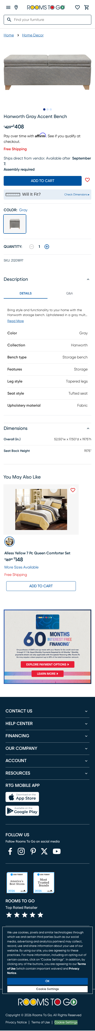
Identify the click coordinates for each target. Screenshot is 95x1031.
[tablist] (47, 293)
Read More (15, 321)
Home (9, 35)
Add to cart (42, 181)
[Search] (8, 20)
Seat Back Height (17, 451)
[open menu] (8, 7)
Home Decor (33, 35)
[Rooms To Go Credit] (47, 640)
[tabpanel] (47, 357)
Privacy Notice (16, 1022)
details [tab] (26, 293)
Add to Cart (41, 586)
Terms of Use (40, 1022)
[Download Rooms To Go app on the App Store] (22, 797)
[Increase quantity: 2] (47, 247)
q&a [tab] (69, 293)
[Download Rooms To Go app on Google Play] (22, 811)
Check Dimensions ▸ (76, 194)
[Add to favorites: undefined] (87, 180)
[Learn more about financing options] (47, 677)
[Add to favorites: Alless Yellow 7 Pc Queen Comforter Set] (73, 490)
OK (47, 981)
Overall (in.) (12, 439)
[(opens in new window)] (10, 851)
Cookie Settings (65, 1022)
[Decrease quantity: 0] (32, 247)
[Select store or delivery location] (16, 7)
